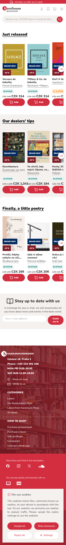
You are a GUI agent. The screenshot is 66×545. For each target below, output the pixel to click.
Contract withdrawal (18, 445)
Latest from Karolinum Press (23, 408)
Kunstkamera (10, 166)
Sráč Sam (57, 261)
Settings (48, 535)
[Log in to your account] (42, 9)
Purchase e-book (16, 432)
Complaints (13, 441)
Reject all (19, 535)
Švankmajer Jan (10, 170)
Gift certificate (15, 436)
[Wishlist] (48, 9)
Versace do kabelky (9, 81)
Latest (10, 398)
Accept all (19, 526)
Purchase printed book (19, 427)
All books (12, 412)
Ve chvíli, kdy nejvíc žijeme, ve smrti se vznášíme (38, 168)
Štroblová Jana (10, 261)
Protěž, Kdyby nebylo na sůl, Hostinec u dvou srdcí (12, 256)
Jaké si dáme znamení (34, 256)
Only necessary (46, 526)
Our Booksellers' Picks (19, 403)
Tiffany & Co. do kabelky (37, 81)
